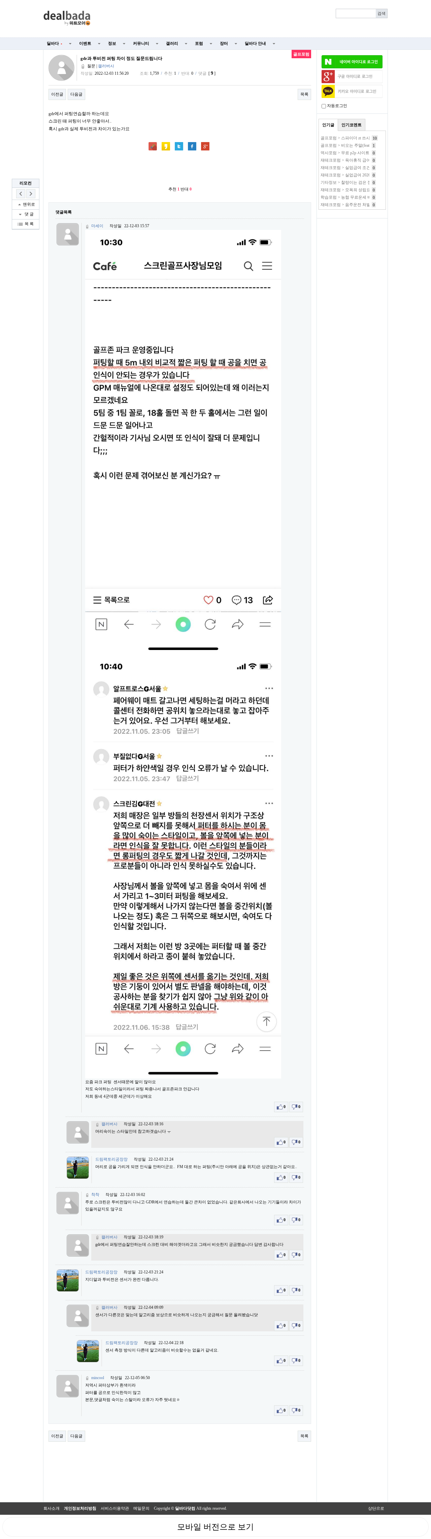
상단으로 (376, 1508)
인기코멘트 (351, 125)
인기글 (328, 125)
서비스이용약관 (115, 1508)
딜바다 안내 (255, 43)
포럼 (199, 43)
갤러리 (172, 43)
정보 (112, 43)
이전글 (57, 94)
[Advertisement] (243, 19)
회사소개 (51, 1508)
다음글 (76, 94)
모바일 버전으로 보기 (215, 1527)
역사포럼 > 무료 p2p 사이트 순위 (349, 152)
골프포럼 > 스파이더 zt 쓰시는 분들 (352, 138)
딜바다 (54, 43)
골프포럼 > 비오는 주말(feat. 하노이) (353, 145)
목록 (304, 94)
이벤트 (85, 43)
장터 (224, 43)
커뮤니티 (141, 43)
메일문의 (141, 1508)
